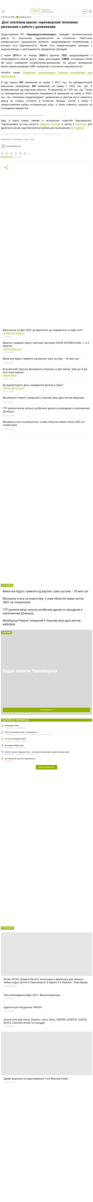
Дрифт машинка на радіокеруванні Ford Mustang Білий (36, 1078)
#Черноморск (6, 139)
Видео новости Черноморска (30, 671)
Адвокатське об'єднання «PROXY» (23, 1007)
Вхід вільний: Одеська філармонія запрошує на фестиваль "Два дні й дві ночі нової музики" (45, 371)
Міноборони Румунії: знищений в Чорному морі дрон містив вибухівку (43, 397)
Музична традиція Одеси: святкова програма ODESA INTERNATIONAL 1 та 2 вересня (46, 344)
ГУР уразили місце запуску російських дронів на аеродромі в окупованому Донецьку (46, 410)
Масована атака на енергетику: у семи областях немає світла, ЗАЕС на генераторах (43, 423)
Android (79, 128)
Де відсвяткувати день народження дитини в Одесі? (33, 385)
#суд (32, 139)
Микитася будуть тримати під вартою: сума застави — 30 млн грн (41, 358)
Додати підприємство (46, 767)
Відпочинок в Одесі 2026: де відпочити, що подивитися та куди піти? (42, 330)
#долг (26, 139)
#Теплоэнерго (17, 139)
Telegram (44, 124)
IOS (71, 128)
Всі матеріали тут (46, 710)
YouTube (55, 124)
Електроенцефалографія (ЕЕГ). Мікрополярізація (32, 995)
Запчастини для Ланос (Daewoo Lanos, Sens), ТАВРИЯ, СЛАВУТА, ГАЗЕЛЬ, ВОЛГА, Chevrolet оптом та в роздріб (45, 1021)
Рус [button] (84, 11)
